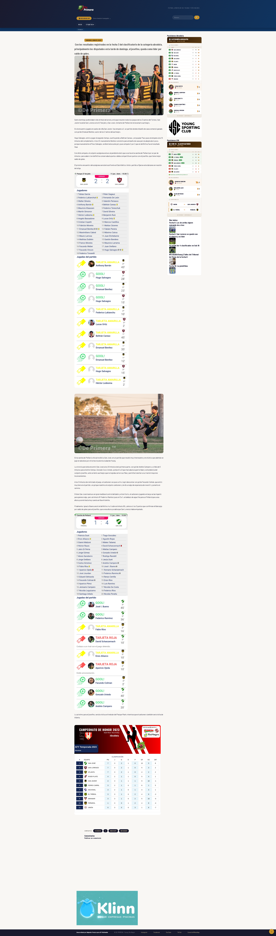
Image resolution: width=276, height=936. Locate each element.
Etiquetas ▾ (90, 24)
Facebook (98, 831)
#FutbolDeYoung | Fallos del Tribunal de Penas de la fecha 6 (183, 255)
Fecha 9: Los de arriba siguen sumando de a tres (181, 223)
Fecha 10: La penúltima (178, 266)
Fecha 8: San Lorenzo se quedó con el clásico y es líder (183, 235)
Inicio (80, 24)
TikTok (179, 932)
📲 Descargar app (84, 18)
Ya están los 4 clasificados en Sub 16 (184, 245)
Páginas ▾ (80, 29)
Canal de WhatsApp (193, 932)
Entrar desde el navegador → (102, 18)
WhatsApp (113, 831)
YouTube (168, 932)
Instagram (124, 831)
